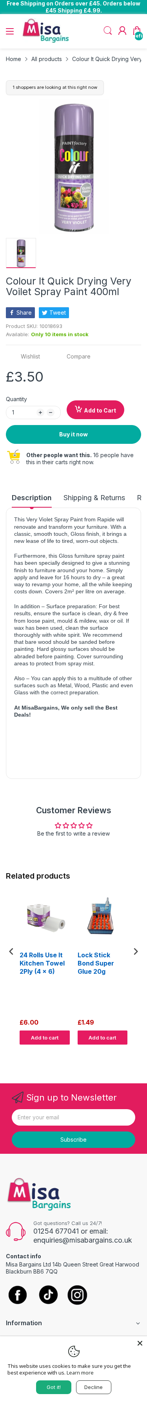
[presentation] (11, 951)
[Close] (140, 1343)
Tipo (115, 1052)
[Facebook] (17, 1295)
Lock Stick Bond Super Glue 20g (96, 963)
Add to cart (44, 1037)
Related (132, 1052)
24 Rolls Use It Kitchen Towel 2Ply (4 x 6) (42, 963)
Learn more (80, 1372)
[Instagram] (77, 1295)
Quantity (16, 399)
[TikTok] (48, 1295)
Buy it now (73, 434)
